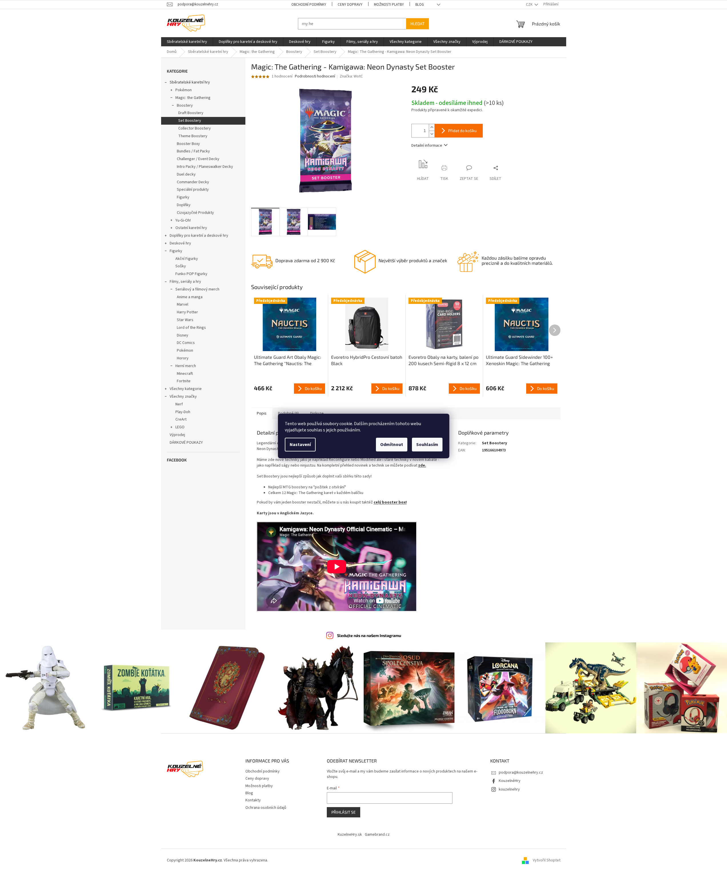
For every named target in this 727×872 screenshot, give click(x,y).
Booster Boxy (188, 144)
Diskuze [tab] (317, 413)
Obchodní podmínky (308, 4)
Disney (182, 335)
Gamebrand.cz (377, 834)
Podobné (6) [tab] (288, 413)
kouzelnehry (509, 789)
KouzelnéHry (509, 781)
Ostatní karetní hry (191, 228)
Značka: (351, 76)
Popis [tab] (262, 413)
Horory (183, 358)
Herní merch (185, 366)
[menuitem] (187, 41)
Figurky (183, 197)
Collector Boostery (194, 128)
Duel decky (186, 174)
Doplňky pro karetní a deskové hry (199, 235)
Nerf (179, 404)
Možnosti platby (389, 4)
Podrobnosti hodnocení (315, 76)
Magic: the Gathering (193, 98)
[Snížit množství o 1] (431, 134)
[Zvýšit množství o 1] (431, 127)
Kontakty (253, 800)
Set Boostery (189, 121)
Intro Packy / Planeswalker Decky (205, 167)
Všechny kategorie (186, 389)
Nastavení (300, 444)
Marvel (182, 304)
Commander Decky (193, 182)
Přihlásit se (343, 812)
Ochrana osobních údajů (265, 808)
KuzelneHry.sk (350, 834)
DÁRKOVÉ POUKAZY (186, 442)
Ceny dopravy (350, 4)
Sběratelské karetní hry (190, 82)
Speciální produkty (193, 189)
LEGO (180, 427)
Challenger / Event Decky (198, 159)
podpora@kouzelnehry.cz (521, 772)
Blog (419, 4)
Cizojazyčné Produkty (195, 213)
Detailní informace (426, 145)
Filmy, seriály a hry (185, 281)
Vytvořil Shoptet (546, 860)
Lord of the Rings (191, 328)
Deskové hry (180, 243)
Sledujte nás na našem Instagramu (369, 635)
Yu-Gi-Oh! (183, 220)
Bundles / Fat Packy (193, 151)
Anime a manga (190, 297)
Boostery (185, 105)
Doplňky (184, 205)
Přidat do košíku (462, 130)
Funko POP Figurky (191, 274)
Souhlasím (427, 444)
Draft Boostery (190, 113)
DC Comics (186, 343)
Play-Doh (182, 412)
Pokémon (183, 90)
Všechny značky (183, 396)
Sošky (180, 266)
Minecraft (185, 374)
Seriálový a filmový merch (197, 289)
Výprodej (177, 435)
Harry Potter (187, 312)
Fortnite (184, 381)
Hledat (417, 23)
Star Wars (185, 320)
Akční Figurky (186, 259)
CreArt (181, 419)
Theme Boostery (192, 136)
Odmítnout (391, 444)
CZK (529, 4)
